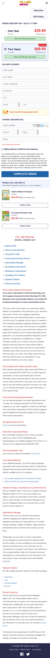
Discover (7, 586)
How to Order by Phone (15, 250)
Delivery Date (10, 246)
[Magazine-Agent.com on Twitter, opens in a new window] (28, 654)
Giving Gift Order (12, 254)
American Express (11, 583)
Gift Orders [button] (38, 17)
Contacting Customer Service (17, 258)
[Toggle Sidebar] (46, 3)
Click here (6, 425)
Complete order (25, 174)
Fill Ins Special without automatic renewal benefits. (22, 481)
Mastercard (8, 577)
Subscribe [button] (38, 11)
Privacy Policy (25, 649)
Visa (6, 580)
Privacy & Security (12, 284)
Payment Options (12, 279)
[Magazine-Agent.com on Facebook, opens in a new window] (22, 654)
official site (36, 454)
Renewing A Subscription (15, 271)
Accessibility (36, 649)
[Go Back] (3, 3)
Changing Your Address (15, 275)
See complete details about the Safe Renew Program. (23, 478)
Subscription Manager (14, 263)
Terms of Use (13, 649)
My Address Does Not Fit (15, 267)
